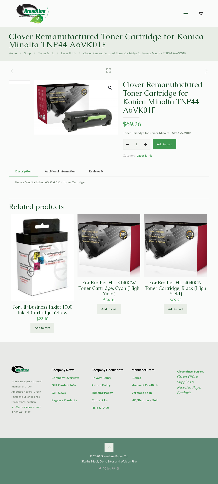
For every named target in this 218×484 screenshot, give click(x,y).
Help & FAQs (100, 407)
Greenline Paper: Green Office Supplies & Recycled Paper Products (190, 382)
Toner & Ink (46, 53)
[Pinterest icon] (113, 468)
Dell (155, 400)
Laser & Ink (68, 53)
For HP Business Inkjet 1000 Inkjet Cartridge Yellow (42, 310)
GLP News (59, 392)
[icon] (118, 468)
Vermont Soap (142, 392)
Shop (27, 53)
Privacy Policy (101, 378)
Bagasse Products (64, 400)
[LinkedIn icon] (109, 468)
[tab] (23, 171)
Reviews (96, 171)
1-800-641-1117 (20, 412)
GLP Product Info (64, 385)
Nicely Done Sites (103, 461)
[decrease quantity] (127, 144)
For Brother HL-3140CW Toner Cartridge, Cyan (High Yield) (108, 288)
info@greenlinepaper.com (26, 407)
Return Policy (101, 385)
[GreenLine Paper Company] (32, 13)
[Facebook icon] (100, 468)
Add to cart (164, 144)
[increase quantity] (145, 144)
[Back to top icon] (109, 447)
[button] (110, 88)
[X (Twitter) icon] (104, 468)
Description (23, 171)
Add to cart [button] (42, 327)
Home (13, 53)
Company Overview (65, 378)
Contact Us (100, 400)
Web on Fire (129, 461)
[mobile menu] (185, 13)
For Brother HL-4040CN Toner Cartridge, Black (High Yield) (175, 288)
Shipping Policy (102, 392)
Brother (143, 400)
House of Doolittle (145, 385)
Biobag (136, 378)
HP (134, 400)
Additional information (60, 171)
